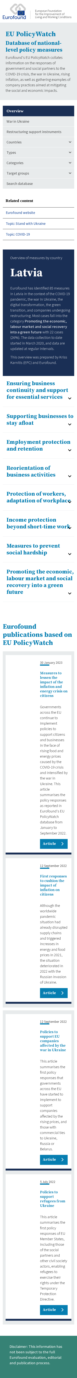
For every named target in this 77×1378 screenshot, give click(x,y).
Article (49, 843)
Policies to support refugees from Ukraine (52, 1199)
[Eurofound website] (16, 10)
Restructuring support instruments (34, 131)
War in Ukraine (18, 121)
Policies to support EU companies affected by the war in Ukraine (53, 1041)
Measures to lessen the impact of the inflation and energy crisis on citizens (53, 684)
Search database (20, 183)
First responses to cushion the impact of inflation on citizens (53, 885)
